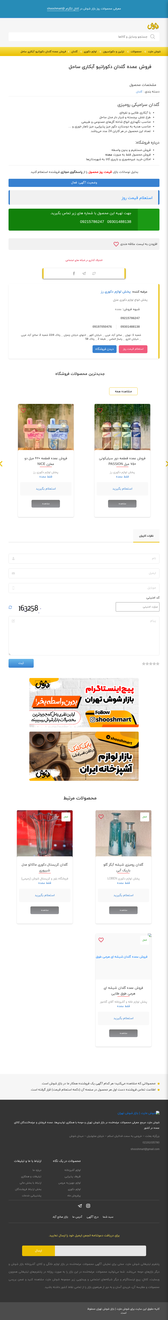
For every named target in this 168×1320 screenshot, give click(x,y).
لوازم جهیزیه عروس (69, 1183)
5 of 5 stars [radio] (143, 666)
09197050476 (102, 327)
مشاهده (122, 503)
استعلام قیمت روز (137, 198)
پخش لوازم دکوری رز (116, 291)
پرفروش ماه (74, 1195)
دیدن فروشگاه (104, 349)
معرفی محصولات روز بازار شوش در (84, 9)
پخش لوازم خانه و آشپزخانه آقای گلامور (123, 1002)
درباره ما (37, 1170)
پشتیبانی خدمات (31, 1195)
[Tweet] (94, 274)
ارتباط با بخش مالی (30, 1183)
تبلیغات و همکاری (31, 1176)
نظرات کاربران (146, 536)
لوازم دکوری (90, 51)
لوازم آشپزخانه (73, 1170)
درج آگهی (92, 1217)
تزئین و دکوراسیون (113, 51)
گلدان (74, 51)
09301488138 (119, 222)
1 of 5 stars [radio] (157, 666)
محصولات (136, 51)
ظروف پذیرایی (73, 1176)
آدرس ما (77, 1217)
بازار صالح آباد (60, 1217)
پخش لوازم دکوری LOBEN (123, 879)
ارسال (38, 1251)
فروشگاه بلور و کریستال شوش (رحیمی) (44, 879)
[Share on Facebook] (74, 274)
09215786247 (92, 222)
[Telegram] (84, 274)
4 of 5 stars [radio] (147, 666)
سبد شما (108, 1217)
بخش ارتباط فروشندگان (28, 1189)
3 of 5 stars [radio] (150, 666)
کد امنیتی (152, 598)
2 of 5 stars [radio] (154, 666)
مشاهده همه (123, 391)
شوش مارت (154, 51)
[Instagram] (88, 1206)
